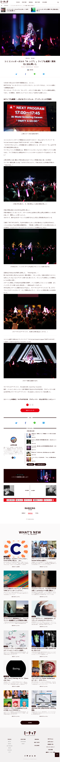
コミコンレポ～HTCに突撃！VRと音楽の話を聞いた (47, 10)
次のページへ (29, 410)
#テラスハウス (28, 500)
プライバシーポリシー (50, 747)
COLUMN (44, 2)
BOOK (9, 747)
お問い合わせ (50, 741)
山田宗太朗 (31, 69)
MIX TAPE (37, 2)
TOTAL (36, 513)
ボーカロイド (37, 66)
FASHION (9, 750)
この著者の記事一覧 (40, 464)
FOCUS (18, 2)
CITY (9, 752)
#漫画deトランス (38, 500)
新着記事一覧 (50, 744)
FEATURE (24, 2)
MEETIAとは (50, 739)
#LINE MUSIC (10, 500)
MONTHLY (30, 513)
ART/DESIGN (9, 745)
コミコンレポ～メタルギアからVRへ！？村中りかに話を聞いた (17, 10)
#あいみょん (19, 500)
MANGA (31, 2)
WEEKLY (23, 513)
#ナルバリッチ (47, 500)
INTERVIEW (6, 5)
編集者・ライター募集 (50, 752)
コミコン (23, 66)
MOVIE (9, 743)
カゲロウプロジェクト (29, 66)
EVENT (23, 743)
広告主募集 (50, 749)
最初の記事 (30, 464)
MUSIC (9, 741)
